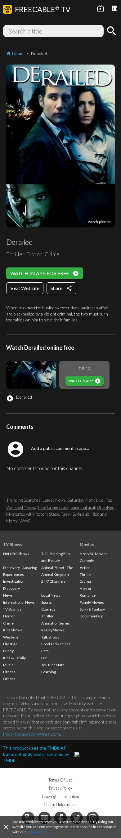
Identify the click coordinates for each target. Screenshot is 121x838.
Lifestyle (10, 644)
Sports (46, 602)
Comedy (48, 609)
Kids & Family (14, 658)
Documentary (91, 616)
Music (8, 664)
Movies (87, 544)
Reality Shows (52, 630)
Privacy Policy (38, 832)
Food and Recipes (55, 644)
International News (19, 602)
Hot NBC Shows (16, 553)
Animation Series (55, 623)
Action (85, 567)
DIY (44, 658)
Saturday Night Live (86, 500)
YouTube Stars (53, 664)
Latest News (54, 500)
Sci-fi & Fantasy (92, 609)
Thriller (47, 616)
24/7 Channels (53, 581)
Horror (9, 616)
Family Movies (92, 602)
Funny (8, 650)
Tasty (66, 514)
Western (10, 637)
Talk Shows (50, 637)
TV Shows (12, 544)
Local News (50, 595)
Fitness (9, 672)
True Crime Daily (53, 507)
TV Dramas (12, 609)
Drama (85, 581)
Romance (88, 595)
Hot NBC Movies (93, 553)
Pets (45, 650)
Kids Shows (12, 630)
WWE (25, 520)
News (8, 595)
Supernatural (82, 507)
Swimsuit (81, 514)
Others (9, 678)
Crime (8, 623)
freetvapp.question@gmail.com (31, 734)
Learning (48, 672)
